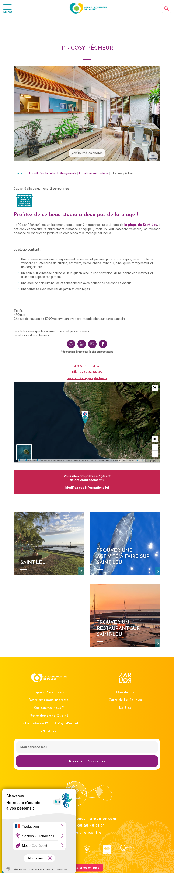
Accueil (33, 173)
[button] (155, 388)
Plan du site (125, 692)
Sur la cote (47, 173)
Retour (20, 173)
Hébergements (66, 173)
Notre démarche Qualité (49, 715)
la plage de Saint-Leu (140, 225)
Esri (39, 460)
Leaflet (23, 460)
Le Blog (125, 708)
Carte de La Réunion (125, 700)
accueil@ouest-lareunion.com (87, 819)
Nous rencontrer (87, 832)
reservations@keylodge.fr (87, 378)
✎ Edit (139, 460)
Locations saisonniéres (93, 173)
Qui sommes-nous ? (49, 708)
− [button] (154, 453)
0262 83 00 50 (90, 372)
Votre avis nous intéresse (49, 700)
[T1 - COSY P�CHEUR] (85, 419)
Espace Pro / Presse (49, 692)
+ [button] (155, 447)
